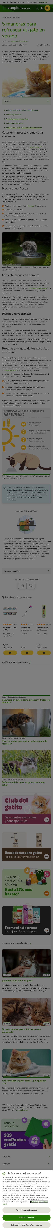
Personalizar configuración (26, 1210)
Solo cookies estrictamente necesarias (26, 1225)
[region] (26, 1200)
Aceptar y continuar (26, 1217)
